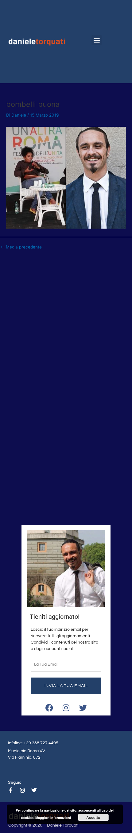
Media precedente (21, 247)
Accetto (93, 817)
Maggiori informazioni (53, 817)
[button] (96, 40)
